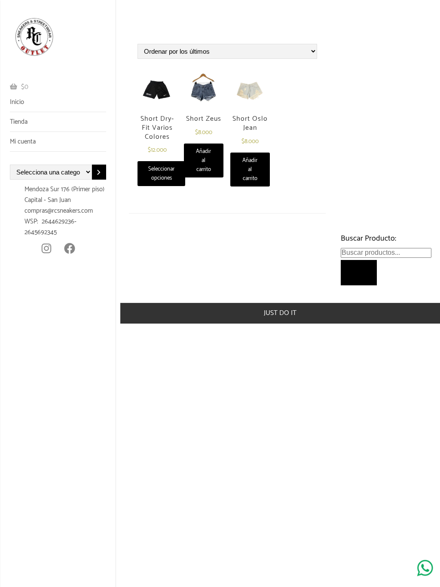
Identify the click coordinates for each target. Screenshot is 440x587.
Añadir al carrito (203, 160)
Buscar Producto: (368, 238)
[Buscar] (359, 272)
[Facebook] (69, 248)
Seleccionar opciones (161, 174)
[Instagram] (46, 248)
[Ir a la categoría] (99, 172)
